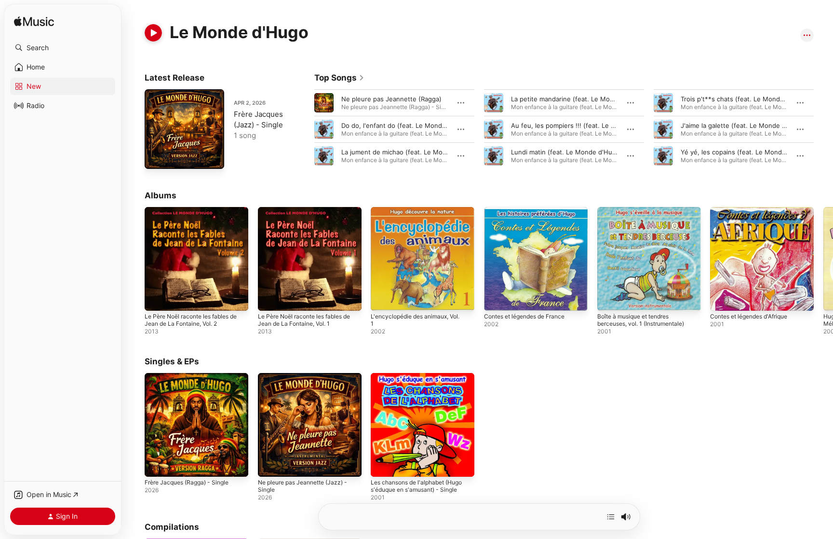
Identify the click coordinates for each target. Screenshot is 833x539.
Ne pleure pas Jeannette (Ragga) (391, 99)
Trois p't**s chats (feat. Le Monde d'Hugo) (745, 99)
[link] (339, 77)
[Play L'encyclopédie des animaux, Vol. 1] (383, 298)
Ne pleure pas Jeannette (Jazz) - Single (308, 380)
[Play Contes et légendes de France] (496, 298)
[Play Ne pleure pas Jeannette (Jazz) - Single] (270, 464)
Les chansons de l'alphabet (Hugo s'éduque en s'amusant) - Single (422, 380)
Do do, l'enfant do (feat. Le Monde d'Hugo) (406, 125)
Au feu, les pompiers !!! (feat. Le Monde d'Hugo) (584, 125)
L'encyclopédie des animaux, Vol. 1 (420, 214)
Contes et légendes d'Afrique (754, 211)
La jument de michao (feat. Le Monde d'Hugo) (410, 152)
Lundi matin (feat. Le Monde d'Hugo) (566, 152)
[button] (63, 48)
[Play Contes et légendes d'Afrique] (722, 298)
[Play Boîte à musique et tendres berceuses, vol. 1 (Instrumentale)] (609, 298)
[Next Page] (823, 129)
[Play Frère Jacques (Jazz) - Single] (156, 157)
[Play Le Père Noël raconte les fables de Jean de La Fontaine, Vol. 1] (270, 298)
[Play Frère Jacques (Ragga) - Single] (156, 464)
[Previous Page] (304, 129)
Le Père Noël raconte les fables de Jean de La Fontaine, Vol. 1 (305, 214)
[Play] (153, 32)
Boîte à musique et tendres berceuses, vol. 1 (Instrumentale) (647, 214)
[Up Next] (611, 517)
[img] (34, 22)
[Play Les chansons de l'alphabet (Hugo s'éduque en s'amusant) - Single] (383, 464)
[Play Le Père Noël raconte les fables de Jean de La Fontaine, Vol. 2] (156, 298)
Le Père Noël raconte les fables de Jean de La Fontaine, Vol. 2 (192, 214)
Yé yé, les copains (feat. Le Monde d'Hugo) (746, 152)
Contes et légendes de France (530, 211)
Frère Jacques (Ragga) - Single (191, 377)
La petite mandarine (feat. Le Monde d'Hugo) (579, 99)
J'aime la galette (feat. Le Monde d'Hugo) (743, 125)
